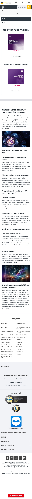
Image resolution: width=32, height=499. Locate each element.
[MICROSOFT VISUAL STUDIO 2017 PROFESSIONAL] (16, 42)
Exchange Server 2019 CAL (7, 357)
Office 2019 (4, 327)
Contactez (18, 463)
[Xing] (12, 458)
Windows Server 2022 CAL (8, 337)
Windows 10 (19, 351)
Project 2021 (19, 339)
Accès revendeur (20, 462)
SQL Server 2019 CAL (7, 349)
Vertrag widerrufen (17, 495)
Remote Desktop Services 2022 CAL (23, 328)
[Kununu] (20, 458)
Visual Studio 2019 (21, 337)
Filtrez (6, 18)
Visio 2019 (19, 347)
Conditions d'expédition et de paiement (16, 465)
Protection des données (19, 466)
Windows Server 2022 (7, 331)
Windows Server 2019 (7, 335)
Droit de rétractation (8, 466)
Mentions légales (16, 467)
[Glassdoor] (16, 458)
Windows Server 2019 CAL (8, 339)
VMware (18, 354)
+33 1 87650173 (16, 383)
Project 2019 (19, 342)
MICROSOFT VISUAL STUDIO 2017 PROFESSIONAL (16, 30)
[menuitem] (29, 3)
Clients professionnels (10, 462)
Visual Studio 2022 (21, 335)
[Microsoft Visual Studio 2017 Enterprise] (16, 76)
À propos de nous (26, 463)
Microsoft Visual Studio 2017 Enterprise (16, 65)
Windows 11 (19, 349)
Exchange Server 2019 (7, 351)
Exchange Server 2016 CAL (22, 324)
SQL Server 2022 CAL (7, 347)
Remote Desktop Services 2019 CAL (23, 331)
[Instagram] (24, 458)
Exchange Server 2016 (7, 354)
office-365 (4, 463)
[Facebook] (7, 458)
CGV (27, 466)
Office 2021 (4, 323)
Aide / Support (11, 463)
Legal (26, 462)
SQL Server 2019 (5, 344)
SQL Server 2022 (5, 342)
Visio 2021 (19, 344)
